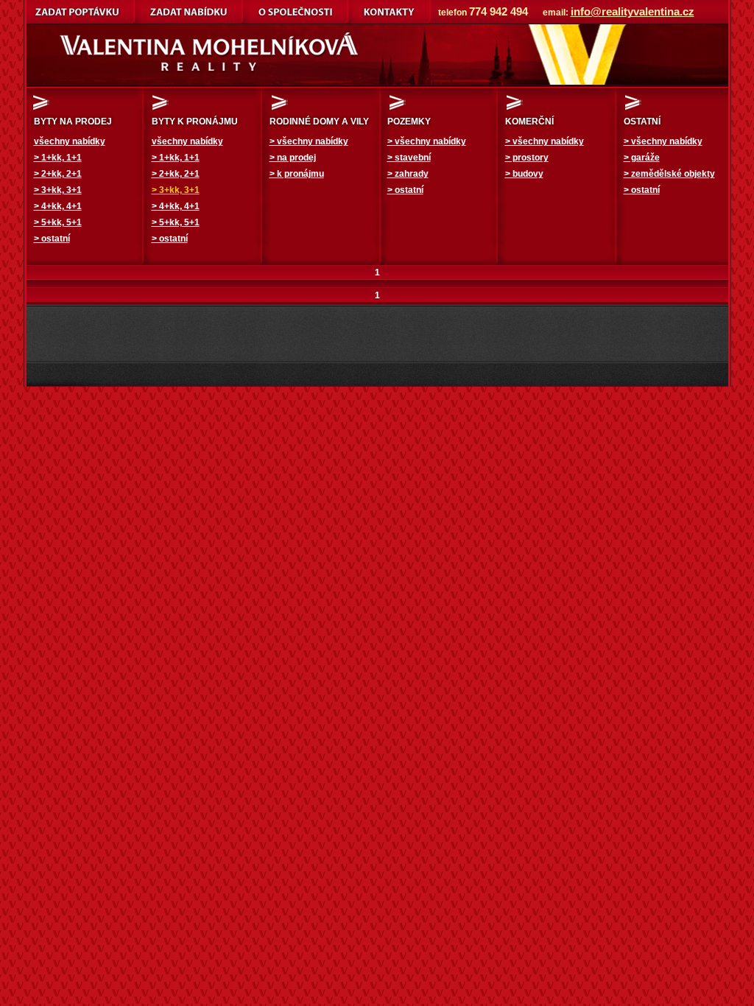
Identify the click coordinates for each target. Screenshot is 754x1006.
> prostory (527, 157)
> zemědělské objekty (669, 174)
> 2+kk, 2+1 (58, 174)
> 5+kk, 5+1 (58, 222)
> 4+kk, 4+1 (58, 206)
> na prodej (292, 157)
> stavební (409, 157)
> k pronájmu (296, 174)
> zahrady (408, 174)
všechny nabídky (69, 141)
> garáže (642, 157)
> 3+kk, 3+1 (58, 190)
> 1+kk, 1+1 (58, 157)
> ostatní (52, 238)
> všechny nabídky (308, 141)
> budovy (524, 174)
